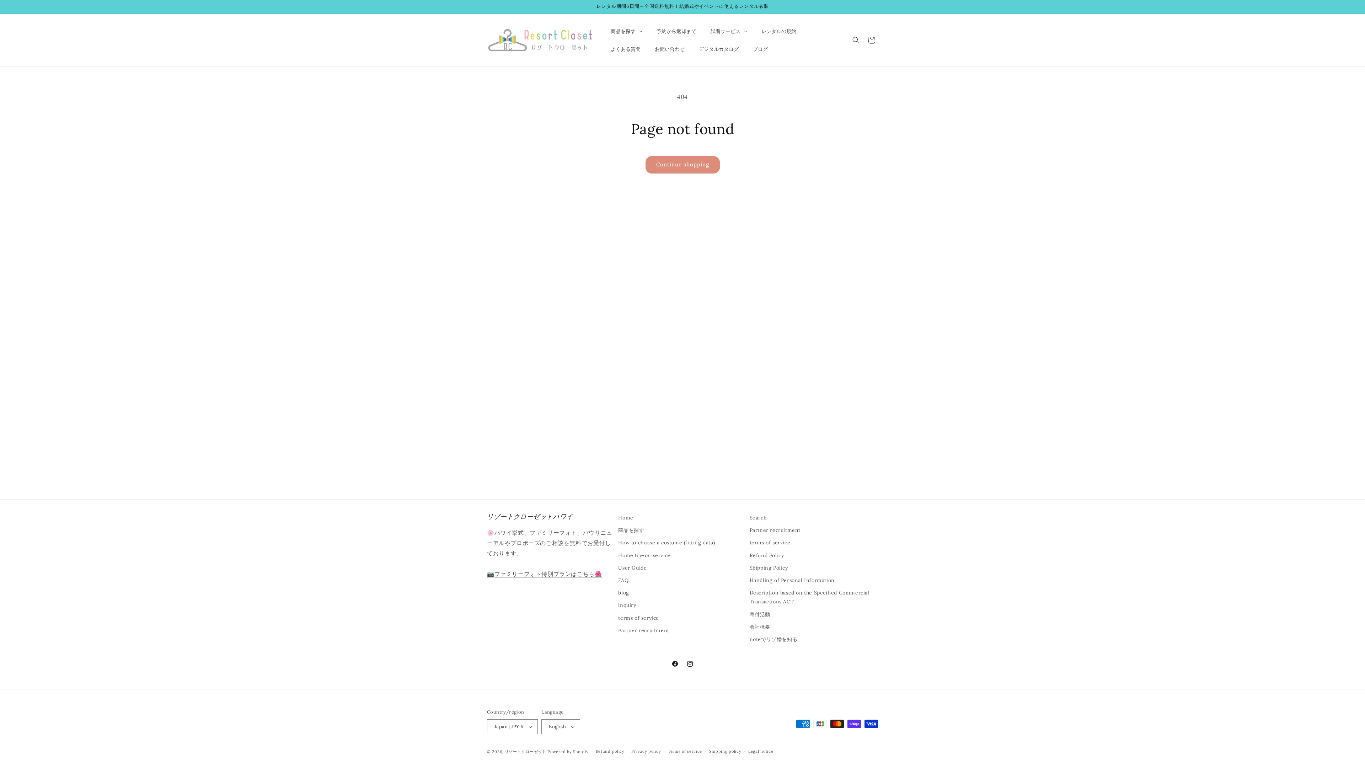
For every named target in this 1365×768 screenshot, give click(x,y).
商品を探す (631, 530)
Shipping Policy (769, 568)
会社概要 (760, 627)
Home (625, 517)
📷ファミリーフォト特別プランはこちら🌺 (544, 573)
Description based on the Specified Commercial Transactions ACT (809, 597)
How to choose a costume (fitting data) (666, 542)
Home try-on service (644, 555)
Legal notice (760, 751)
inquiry (627, 605)
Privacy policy (646, 751)
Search (758, 517)
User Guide (632, 568)
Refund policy (610, 751)
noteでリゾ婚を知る (774, 639)
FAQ (623, 580)
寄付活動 (760, 614)
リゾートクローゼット (525, 751)
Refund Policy (767, 555)
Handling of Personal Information (792, 580)
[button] (856, 40)
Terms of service (685, 751)
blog (623, 593)
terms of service (638, 618)
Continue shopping (682, 164)
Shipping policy (725, 751)
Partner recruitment (643, 630)
